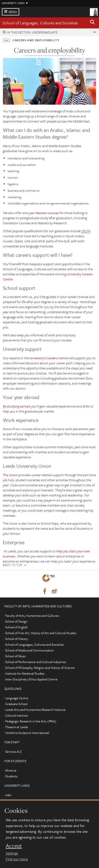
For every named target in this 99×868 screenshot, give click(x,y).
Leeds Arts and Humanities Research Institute (35, 709)
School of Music (15, 656)
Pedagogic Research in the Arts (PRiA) (30, 721)
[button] (92, 23)
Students (11, 776)
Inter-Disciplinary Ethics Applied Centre (31, 679)
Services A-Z (13, 751)
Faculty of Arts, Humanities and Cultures (32, 615)
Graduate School (16, 703)
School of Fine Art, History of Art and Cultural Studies (40, 633)
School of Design (16, 621)
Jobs (8, 795)
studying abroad (18, 406)
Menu (13, 11)
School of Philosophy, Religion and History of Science (40, 667)
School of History (16, 638)
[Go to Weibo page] (54, 591)
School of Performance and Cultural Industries (35, 661)
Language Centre (16, 698)
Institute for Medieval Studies (24, 673)
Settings (12, 853)
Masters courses (47, 212)
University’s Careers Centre (49, 357)
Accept (14, 846)
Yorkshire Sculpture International (27, 732)
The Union (10, 474)
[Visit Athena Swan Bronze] (49, 579)
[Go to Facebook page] (45, 591)
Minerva (10, 770)
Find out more (17, 858)
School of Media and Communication (29, 650)
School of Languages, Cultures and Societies (40, 23)
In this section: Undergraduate (32, 32)
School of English (16, 627)
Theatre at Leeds (16, 727)
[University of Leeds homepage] (94, 11)
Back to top (12, 565)
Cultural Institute (16, 715)
